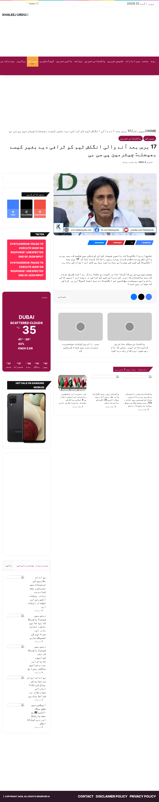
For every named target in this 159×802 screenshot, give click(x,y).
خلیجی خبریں (115, 61)
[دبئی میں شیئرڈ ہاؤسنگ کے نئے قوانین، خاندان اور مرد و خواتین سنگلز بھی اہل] (15, 646)
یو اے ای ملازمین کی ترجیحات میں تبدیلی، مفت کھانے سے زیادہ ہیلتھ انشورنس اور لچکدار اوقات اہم (37, 587)
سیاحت (78, 61)
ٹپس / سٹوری (46, 61)
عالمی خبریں (64, 61)
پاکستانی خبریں (94, 61)
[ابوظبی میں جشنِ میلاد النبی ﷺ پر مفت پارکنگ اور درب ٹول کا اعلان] (15, 704)
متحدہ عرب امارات (137, 61)
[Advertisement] (106, 31)
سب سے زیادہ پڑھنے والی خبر (32, 561)
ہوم (153, 61)
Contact (86, 792)
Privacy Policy (143, 792)
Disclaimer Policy (111, 792)
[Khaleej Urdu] (15, 14)
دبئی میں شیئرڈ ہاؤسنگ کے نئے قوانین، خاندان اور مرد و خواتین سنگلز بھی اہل (36, 653)
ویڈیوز (21, 61)
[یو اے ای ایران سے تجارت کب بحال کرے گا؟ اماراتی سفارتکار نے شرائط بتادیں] (15, 677)
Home (152, 126)
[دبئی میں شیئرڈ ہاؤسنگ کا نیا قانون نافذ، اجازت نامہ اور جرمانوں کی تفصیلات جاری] (15, 615)
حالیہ (8, 561)
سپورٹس (32, 61)
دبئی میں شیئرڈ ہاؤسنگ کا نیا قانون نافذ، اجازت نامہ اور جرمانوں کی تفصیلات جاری (37, 622)
